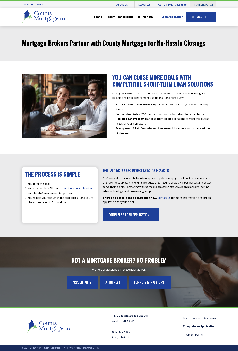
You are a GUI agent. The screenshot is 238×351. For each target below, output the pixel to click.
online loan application (78, 188)
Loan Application (172, 16)
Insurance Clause (91, 347)
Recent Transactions (120, 16)
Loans (98, 16)
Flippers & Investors (149, 282)
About (197, 318)
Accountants (82, 282)
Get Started (199, 17)
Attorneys (112, 282)
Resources (144, 4)
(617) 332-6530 (121, 331)
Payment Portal (203, 4)
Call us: (172, 4)
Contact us (164, 197)
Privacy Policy (75, 347)
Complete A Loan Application (128, 214)
